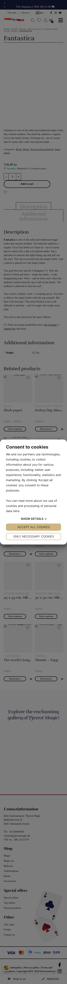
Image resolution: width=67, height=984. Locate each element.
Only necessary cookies (33, 536)
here (16, 511)
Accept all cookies (33, 527)
